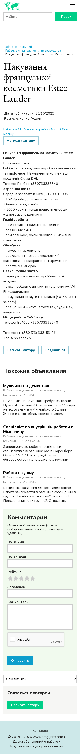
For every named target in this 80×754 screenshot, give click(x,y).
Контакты (40, 731)
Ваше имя (15, 542)
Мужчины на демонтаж (26, 386)
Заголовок (16, 587)
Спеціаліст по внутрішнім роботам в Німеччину (38, 429)
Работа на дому (18, 473)
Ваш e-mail (16, 557)
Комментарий (18, 602)
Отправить (20, 660)
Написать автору (21, 140)
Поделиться (55, 350)
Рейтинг (14, 572)
